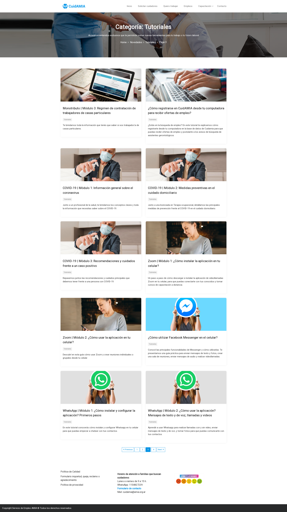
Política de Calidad (70, 471)
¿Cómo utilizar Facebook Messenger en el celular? (182, 337)
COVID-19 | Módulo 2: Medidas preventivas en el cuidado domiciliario (181, 190)
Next (160, 449)
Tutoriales (67, 120)
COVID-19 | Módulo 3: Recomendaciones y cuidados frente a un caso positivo (99, 263)
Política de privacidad (72, 484)
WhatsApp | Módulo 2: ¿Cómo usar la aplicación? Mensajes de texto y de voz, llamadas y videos (182, 413)
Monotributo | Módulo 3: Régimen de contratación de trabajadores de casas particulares (99, 110)
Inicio (129, 6)
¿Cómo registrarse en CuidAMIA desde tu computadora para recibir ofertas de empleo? (186, 110)
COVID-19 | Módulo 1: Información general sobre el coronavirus (98, 190)
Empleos (188, 6)
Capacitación (204, 6)
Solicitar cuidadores (147, 6)
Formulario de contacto (129, 488)
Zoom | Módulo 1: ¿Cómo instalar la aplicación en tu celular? (184, 263)
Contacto (221, 6)
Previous (129, 449)
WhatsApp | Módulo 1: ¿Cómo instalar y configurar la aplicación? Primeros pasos (99, 413)
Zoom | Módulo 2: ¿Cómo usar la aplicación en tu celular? (96, 340)
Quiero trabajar (170, 6)
